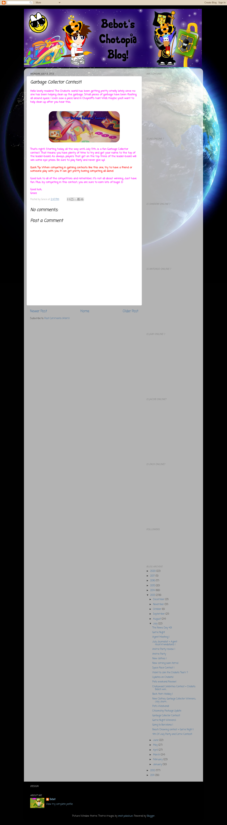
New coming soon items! (165, 663)
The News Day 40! (162, 628)
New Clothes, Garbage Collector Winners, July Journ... (174, 700)
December (159, 599)
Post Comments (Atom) (57, 318)
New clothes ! (159, 658)
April (156, 750)
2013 (153, 595)
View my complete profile (59, 804)
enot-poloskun (125, 816)
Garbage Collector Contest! (166, 716)
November (159, 604)
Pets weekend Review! (164, 682)
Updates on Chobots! (162, 677)
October (157, 609)
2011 (152, 775)
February (158, 759)
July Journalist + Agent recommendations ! (164, 643)
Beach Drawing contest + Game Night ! (173, 730)
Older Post (130, 311)
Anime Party (159, 654)
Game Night (158, 632)
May (155, 745)
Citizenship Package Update (166, 711)
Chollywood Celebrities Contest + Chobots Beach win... (173, 688)
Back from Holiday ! (162, 694)
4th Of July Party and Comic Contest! (172, 734)
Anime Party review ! (163, 649)
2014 (153, 590)
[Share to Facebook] (79, 199)
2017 (153, 576)
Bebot (53, 799)
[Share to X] (75, 199)
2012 (153, 770)
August (157, 619)
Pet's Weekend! (160, 706)
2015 (153, 586)
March (157, 755)
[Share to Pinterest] (82, 199)
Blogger (151, 816)
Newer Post (38, 311)
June (156, 740)
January (158, 764)
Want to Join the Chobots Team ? (170, 672)
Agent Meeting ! (160, 637)
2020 (153, 571)
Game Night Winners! (164, 720)
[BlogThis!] (72, 199)
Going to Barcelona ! (162, 725)
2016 (153, 581)
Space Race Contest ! (163, 668)
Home (85, 311)
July (155, 624)
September (159, 614)
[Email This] (68, 199)
